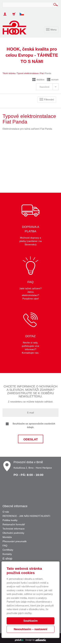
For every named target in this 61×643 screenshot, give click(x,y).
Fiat (42, 73)
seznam (54, 79)
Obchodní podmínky (13, 533)
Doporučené (44, 87)
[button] (23, 12)
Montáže (7, 537)
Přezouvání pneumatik (15, 541)
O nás (6, 511)
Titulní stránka (9, 73)
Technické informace (14, 528)
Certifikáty (8, 549)
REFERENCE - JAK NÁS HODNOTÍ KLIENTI (26, 516)
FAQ (5, 545)
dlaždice (40, 79)
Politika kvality (10, 520)
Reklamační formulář (14, 524)
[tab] (47, 86)
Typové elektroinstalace (28, 73)
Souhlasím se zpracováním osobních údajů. (34, 425)
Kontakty (7, 554)
